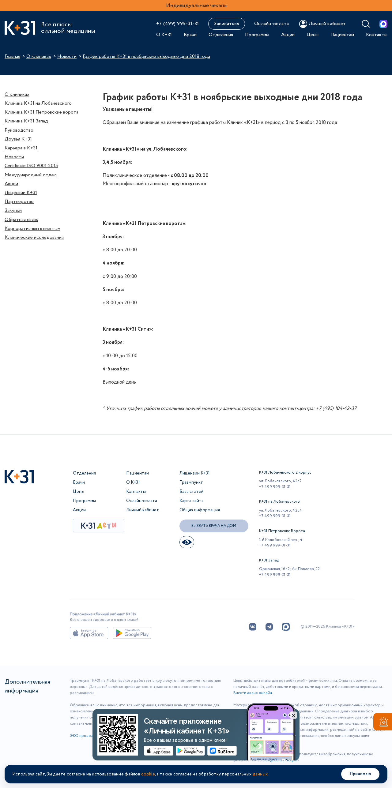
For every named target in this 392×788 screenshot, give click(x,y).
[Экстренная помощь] (382, 723)
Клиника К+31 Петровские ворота (41, 112)
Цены (312, 35)
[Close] (293, 715)
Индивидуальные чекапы (197, 5)
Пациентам (342, 35)
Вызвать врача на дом (213, 525)
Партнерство (19, 201)
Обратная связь (21, 219)
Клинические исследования (34, 237)
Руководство (19, 130)
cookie (148, 774)
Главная (12, 56)
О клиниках (38, 56)
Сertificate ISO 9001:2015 (31, 165)
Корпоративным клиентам (32, 228)
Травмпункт (191, 482)
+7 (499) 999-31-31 (177, 24)
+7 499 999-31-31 (275, 487)
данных (260, 774)
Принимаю (360, 774)
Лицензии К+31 (21, 192)
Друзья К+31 (18, 139)
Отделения (221, 35)
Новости (67, 56)
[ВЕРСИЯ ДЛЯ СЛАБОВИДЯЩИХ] (186, 542)
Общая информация (199, 510)
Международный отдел (31, 174)
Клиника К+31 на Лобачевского (38, 103)
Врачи (190, 35)
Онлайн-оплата (271, 24)
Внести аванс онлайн (252, 693)
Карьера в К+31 (21, 148)
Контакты (376, 35)
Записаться (226, 23)
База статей (191, 492)
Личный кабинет (142, 510)
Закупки (13, 210)
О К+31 (164, 35)
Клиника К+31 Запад (26, 121)
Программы (257, 35)
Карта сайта (191, 501)
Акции (288, 35)
